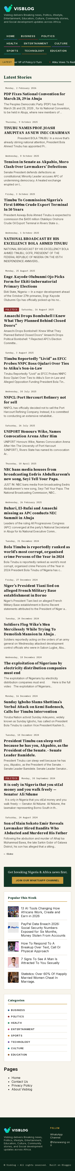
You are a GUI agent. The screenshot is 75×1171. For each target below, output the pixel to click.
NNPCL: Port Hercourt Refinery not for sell (35, 400)
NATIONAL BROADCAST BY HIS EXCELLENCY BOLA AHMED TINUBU (36, 241)
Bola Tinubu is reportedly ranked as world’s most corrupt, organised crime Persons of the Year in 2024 (37, 551)
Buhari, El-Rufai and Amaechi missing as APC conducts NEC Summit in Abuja (30, 513)
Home (11, 36)
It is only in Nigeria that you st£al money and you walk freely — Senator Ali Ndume (33, 789)
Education (58, 50)
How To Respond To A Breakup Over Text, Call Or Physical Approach (41, 947)
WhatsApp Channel (56, 1136)
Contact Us (20, 1081)
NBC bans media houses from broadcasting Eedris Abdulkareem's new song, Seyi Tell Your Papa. (37, 474)
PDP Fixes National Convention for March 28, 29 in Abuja (34, 96)
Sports (12, 50)
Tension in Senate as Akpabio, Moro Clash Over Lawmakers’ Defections (36, 164)
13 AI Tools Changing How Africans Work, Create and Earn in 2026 (40, 912)
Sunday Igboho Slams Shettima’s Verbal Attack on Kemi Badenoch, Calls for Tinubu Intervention (34, 706)
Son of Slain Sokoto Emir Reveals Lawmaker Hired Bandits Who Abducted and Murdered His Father (36, 828)
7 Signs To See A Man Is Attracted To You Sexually (40, 961)
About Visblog (22, 1089)
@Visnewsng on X (60, 1144)
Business (28, 36)
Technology (34, 50)
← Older (8, 853)
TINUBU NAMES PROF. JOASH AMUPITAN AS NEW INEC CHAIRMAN (37, 130)
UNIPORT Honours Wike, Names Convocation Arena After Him (32, 434)
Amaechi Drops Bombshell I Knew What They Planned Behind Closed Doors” (35, 320)
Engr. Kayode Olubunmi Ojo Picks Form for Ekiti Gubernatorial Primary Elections (34, 281)
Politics (48, 36)
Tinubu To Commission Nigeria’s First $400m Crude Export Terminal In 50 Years (36, 204)
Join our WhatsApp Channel (37, 880)
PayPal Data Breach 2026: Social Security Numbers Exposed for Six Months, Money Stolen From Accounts (43, 929)
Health (12, 43)
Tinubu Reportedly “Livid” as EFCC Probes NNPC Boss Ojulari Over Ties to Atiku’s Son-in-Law (36, 363)
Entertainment (36, 43)
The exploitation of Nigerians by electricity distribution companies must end (35, 668)
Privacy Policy (22, 1085)
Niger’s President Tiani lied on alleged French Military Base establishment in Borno (31, 590)
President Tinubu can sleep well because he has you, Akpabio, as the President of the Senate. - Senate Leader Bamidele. (36, 748)
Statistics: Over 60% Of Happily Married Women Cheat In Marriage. (44, 977)
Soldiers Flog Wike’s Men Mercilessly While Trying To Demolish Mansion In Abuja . (30, 629)
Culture (61, 43)
